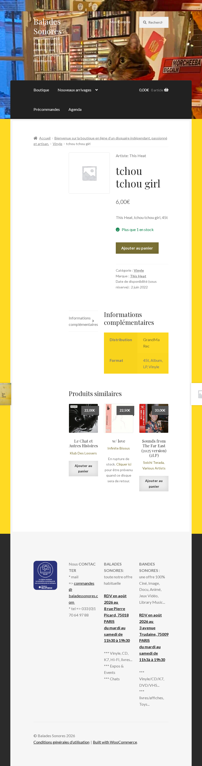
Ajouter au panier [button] (83, 468)
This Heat (138, 276)
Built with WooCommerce (115, 742)
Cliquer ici (123, 464)
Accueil (44, 138)
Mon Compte (120, 22)
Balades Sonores (48, 26)
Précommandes (47, 109)
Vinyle (57, 144)
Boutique (41, 89)
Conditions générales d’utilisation (61, 742)
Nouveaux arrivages (74, 89)
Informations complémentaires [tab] (83, 321)
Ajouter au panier (137, 248)
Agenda (75, 109)
